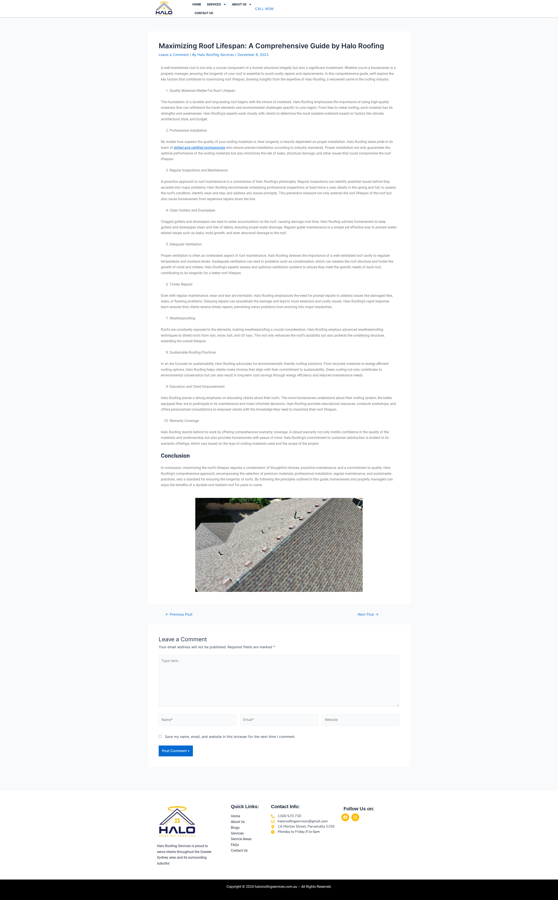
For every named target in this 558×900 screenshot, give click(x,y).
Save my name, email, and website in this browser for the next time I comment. (230, 736)
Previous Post (178, 614)
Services (214, 4)
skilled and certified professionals (199, 148)
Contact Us (204, 13)
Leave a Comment (174, 54)
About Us (239, 4)
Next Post (368, 614)
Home (196, 4)
